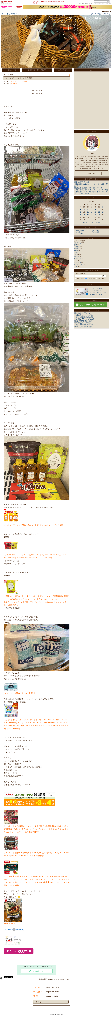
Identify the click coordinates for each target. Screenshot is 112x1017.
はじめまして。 (79, 264)
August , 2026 (80, 230)
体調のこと (77, 258)
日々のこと (77, 243)
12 (91, 212)
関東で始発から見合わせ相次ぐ (83, 313)
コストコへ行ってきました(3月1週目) (18, 78)
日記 (8, 14)
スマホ (76, 266)
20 (95, 214)
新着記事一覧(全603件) (37, 70)
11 (88, 212)
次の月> (98, 222)
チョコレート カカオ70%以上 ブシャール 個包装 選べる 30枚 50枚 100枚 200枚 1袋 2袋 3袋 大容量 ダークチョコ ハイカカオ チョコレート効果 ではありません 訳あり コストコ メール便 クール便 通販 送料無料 (36, 829)
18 (88, 214)
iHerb (76, 251)
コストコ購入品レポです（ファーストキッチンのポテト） (91, 190)
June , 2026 (79, 234)
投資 (75, 245)
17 (84, 214)
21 (99, 214)
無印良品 (77, 249)
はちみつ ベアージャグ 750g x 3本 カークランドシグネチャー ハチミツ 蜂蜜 (34, 525)
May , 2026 (95, 230)
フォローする (91, 173)
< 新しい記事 (11, 70)
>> (85, 3)
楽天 (75, 252)
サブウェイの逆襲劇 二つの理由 (83, 325)
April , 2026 (95, 232)
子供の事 (77, 256)
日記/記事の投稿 (91, 179)
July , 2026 (79, 232)
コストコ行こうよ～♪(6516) (18, 81)
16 (80, 214)
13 (95, 212)
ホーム (4, 14)
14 (99, 212)
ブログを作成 (100, 3)
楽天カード (91, 285)
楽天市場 (108, 3)
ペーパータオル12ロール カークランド (20, 693)
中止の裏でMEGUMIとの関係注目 (84, 319)
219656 (105, 11)
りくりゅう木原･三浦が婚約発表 (83, 317)
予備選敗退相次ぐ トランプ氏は (83, 315)
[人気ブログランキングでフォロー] (90, 306)
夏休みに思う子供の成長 (81, 182)
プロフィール (15, 14)
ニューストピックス (91, 310)
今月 (91, 222)
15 (102, 212)
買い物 (76, 254)
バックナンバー (91, 227)
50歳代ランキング (10, 923)
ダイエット (77, 262)
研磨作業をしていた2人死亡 (82, 323)
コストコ (14, 84)
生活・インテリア (8, 3)
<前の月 (84, 222)
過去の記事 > (63, 70)
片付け (76, 260)
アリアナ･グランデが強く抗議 (83, 327)
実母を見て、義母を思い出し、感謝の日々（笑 (88, 188)
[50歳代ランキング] (13, 922)
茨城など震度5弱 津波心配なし (83, 321)
